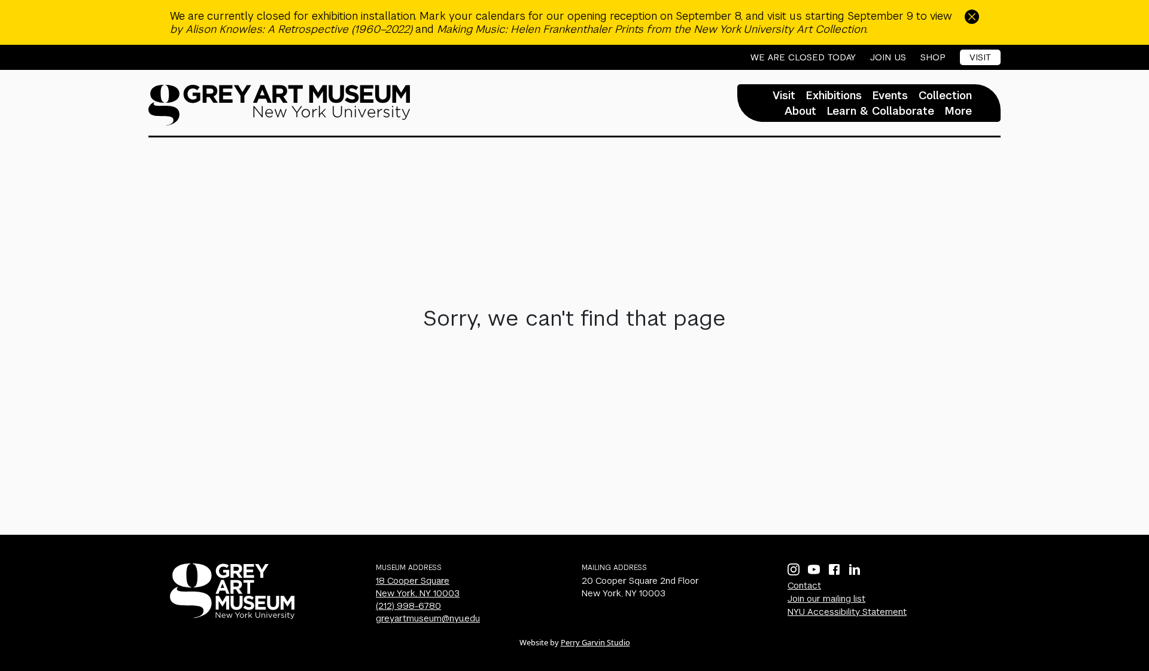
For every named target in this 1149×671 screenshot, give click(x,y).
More (958, 111)
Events (890, 95)
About (800, 111)
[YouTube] (814, 569)
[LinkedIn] (855, 569)
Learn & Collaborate (880, 111)
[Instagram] (794, 569)
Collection (945, 95)
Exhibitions (834, 95)
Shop (933, 57)
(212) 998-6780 (408, 605)
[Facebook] (834, 569)
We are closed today (803, 57)
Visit (980, 57)
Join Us (888, 57)
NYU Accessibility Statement (847, 611)
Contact (804, 585)
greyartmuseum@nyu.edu (428, 618)
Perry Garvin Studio (595, 642)
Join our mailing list (826, 598)
